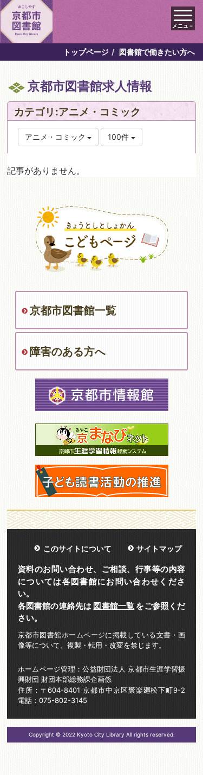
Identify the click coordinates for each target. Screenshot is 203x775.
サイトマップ (159, 548)
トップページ (86, 51)
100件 (119, 136)
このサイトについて (77, 548)
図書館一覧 (113, 606)
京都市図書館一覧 (73, 310)
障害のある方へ (68, 351)
